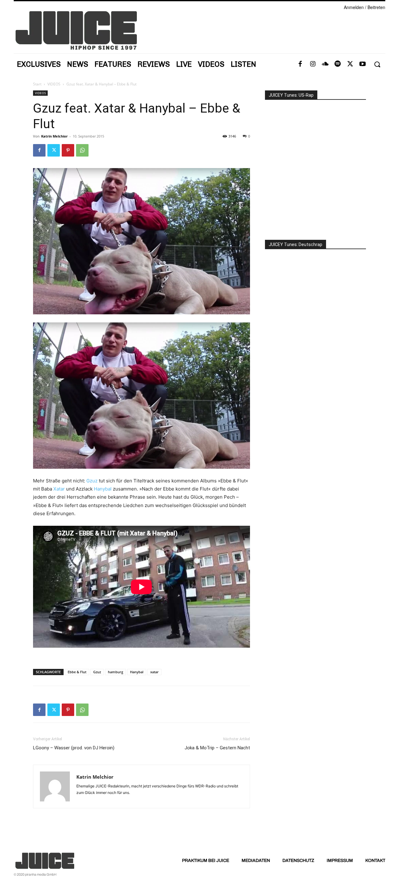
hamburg (115, 672)
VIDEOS (53, 84)
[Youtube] (362, 64)
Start (37, 84)
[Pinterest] (68, 150)
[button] (377, 64)
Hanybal (103, 489)
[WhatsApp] (82, 150)
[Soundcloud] (325, 64)
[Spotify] (337, 64)
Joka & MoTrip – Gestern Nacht (217, 748)
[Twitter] (350, 64)
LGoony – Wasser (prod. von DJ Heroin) (73, 748)
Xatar (59, 489)
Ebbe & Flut (77, 672)
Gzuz (92, 481)
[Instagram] (312, 64)
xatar (154, 672)
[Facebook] (300, 64)
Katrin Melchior (54, 136)
